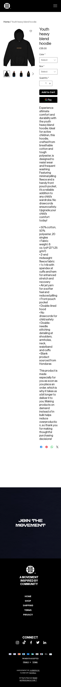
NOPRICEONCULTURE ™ (28, 680)
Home (7, 22)
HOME (28, 596)
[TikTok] (24, 642)
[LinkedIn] (45, 642)
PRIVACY (26, 662)
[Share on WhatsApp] (52, 447)
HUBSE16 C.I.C (35, 670)
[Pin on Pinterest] (46, 447)
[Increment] (50, 83)
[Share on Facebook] (41, 447)
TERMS (35, 662)
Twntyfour (32, 673)
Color (42, 55)
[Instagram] (17, 642)
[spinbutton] (45, 83)
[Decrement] (41, 83)
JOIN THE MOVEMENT (30, 523)
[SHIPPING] (39, 605)
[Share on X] (57, 447)
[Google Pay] (48, 100)
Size (41, 66)
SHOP (28, 601)
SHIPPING (28, 605)
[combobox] (48, 60)
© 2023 (35, 678)
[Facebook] (31, 642)
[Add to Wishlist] (31, 31)
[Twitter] (38, 642)
